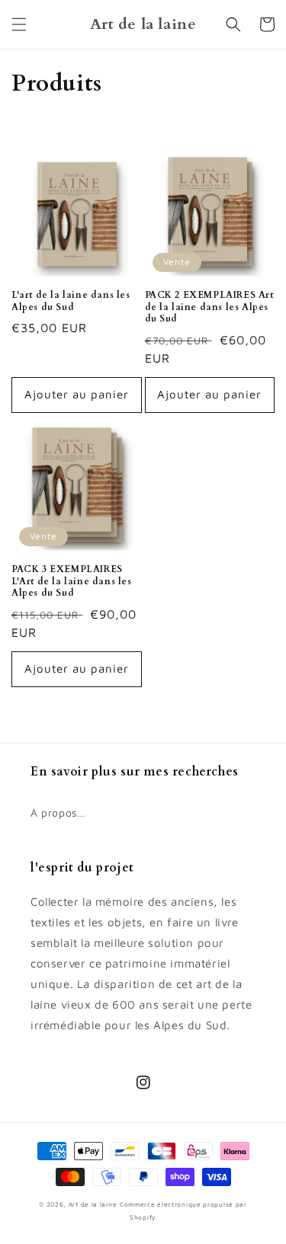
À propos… (58, 812)
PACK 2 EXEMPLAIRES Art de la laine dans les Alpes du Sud (209, 307)
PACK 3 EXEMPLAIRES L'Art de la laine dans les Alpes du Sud (71, 581)
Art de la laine (93, 1204)
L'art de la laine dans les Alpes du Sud (70, 301)
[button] (19, 24)
